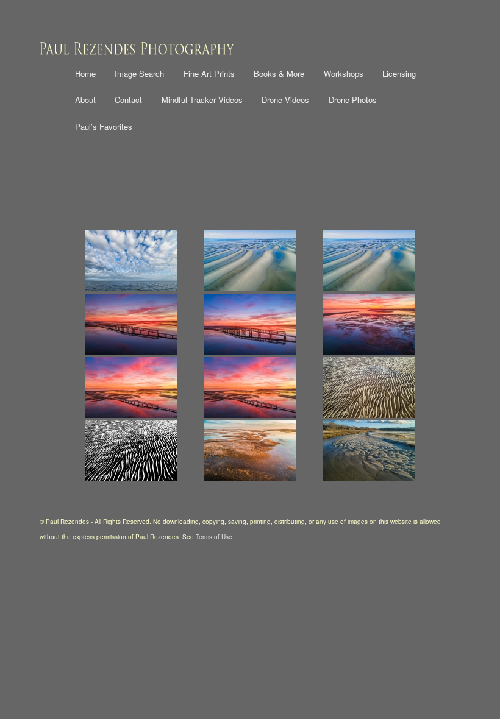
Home (85, 73)
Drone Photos (353, 99)
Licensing (399, 73)
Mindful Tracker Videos (202, 99)
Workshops (343, 73)
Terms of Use (214, 537)
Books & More (279, 73)
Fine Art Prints (209, 73)
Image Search (139, 73)
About (85, 99)
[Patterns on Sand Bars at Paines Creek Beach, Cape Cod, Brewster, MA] (369, 387)
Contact (128, 99)
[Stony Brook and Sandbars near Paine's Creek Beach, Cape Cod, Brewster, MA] (369, 450)
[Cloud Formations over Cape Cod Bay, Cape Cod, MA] (131, 260)
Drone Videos (285, 99)
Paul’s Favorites (103, 126)
